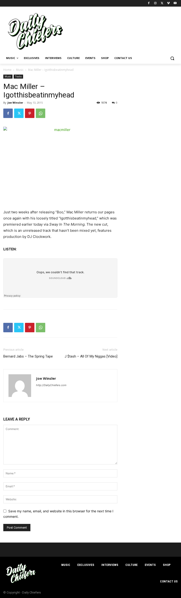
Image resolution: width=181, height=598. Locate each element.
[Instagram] (155, 3)
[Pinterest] (29, 113)
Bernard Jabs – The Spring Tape (28, 356)
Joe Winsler (15, 102)
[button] (172, 58)
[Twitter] (162, 3)
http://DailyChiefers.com (51, 385)
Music (20, 70)
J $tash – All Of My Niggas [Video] (91, 356)
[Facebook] (149, 3)
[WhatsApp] (40, 113)
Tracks (18, 76)
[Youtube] (175, 3)
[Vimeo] (168, 3)
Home (7, 70)
